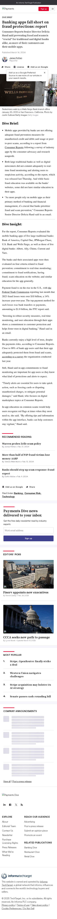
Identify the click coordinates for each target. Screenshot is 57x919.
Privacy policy (8, 905)
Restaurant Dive (32, 852)
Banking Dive (30, 847)
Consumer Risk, (32, 493)
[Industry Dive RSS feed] (22, 805)
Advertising (29, 821)
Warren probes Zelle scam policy (21, 443)
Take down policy (39, 905)
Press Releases (9, 847)
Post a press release (22, 781)
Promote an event (33, 835)
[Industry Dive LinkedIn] (4, 805)
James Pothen (16, 58)
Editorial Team (9, 826)
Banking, (19, 493)
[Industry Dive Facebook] (10, 805)
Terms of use (23, 905)
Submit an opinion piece (36, 830)
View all (7, 781)
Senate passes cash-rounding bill (30, 696)
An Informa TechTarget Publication (28, 3)
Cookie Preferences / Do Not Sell (18, 908)
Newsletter (7, 835)
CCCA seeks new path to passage (26, 637)
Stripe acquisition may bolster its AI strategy (30, 686)
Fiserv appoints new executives (25, 592)
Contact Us (7, 830)
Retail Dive (29, 856)
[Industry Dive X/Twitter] (16, 805)
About (5, 821)
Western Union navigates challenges (25, 674)
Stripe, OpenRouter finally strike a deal (30, 663)
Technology (8, 496)
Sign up (44, 9)
